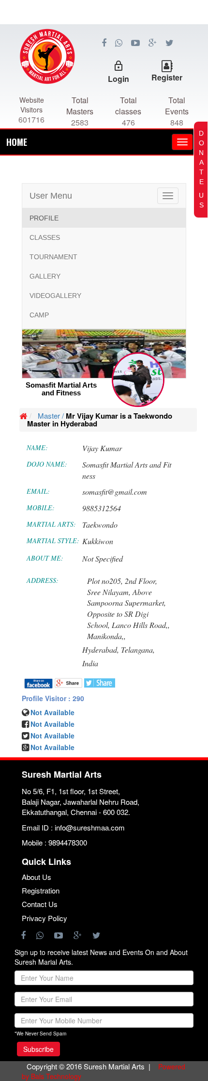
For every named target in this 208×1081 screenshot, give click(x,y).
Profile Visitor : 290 (53, 698)
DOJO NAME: (47, 464)
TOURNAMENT (53, 257)
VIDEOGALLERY (55, 295)
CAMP (39, 315)
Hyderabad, (100, 649)
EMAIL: (38, 491)
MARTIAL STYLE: (53, 540)
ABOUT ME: (45, 558)
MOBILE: (41, 507)
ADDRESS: (43, 580)
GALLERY (45, 276)
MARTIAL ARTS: (51, 524)
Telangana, (138, 649)
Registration (40, 890)
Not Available (52, 735)
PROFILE (44, 218)
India (90, 663)
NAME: (37, 447)
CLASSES (45, 237)
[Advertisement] (104, 68)
